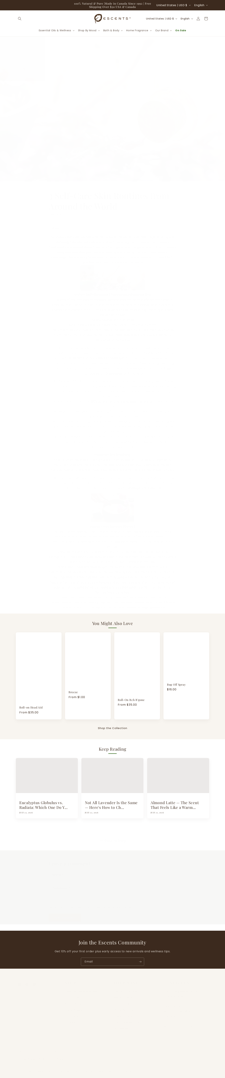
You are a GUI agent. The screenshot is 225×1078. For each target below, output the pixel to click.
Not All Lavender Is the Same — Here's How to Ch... (111, 805)
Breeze (73, 692)
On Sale (70, 1019)
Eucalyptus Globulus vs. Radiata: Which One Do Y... (43, 805)
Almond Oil (136, 370)
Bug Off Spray (176, 684)
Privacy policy (63, 1067)
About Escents (123, 1006)
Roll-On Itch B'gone (131, 699)
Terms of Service (125, 988)
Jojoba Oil (97, 370)
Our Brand (71, 1012)
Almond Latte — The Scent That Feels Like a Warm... (175, 805)
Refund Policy (123, 994)
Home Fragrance (76, 1006)
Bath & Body (73, 1000)
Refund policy (45, 1067)
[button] (20, 19)
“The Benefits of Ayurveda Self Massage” (94, 354)
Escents (30, 1067)
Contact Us (121, 1000)
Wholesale (121, 1025)
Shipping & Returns (126, 1019)
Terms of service (83, 1067)
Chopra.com (151, 349)
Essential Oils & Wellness (81, 988)
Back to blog (115, 837)
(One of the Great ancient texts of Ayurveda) (97, 321)
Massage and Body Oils (144, 484)
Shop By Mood (74, 994)
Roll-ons (144, 423)
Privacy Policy (123, 1012)
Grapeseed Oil (116, 370)
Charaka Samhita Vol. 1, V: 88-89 (112, 316)
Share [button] (56, 224)
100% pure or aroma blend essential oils (119, 398)
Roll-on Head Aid (31, 707)
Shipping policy (104, 1067)
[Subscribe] (140, 962)
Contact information (127, 1067)
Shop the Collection (112, 728)
